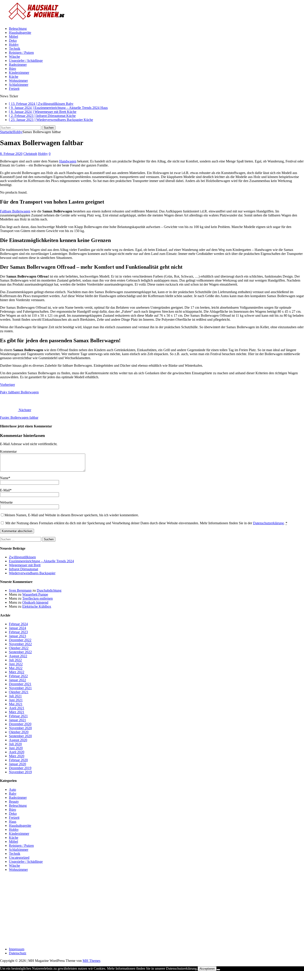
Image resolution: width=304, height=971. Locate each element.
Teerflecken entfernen (37, 598)
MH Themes (91, 961)
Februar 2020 (18, 760)
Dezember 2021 (20, 684)
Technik (14, 48)
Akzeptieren (207, 968)
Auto (12, 789)
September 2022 (20, 652)
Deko (13, 40)
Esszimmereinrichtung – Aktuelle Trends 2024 (41, 561)
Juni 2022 (16, 664)
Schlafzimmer (18, 84)
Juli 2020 (15, 744)
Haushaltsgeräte (20, 32)
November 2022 (20, 644)
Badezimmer (18, 64)
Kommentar (8, 451)
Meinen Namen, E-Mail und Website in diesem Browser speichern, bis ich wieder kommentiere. (71, 515)
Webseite (6, 502)
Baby (12, 793)
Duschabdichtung (49, 590)
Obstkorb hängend (35, 602)
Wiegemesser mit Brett (25, 565)
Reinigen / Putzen (21, 52)
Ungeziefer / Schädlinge (26, 60)
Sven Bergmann (20, 590)
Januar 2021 (17, 720)
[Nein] (218, 969)
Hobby (14, 44)
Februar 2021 (18, 716)
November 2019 (20, 772)
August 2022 (18, 656)
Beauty (14, 801)
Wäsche (14, 56)
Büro (12, 68)
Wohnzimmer (18, 80)
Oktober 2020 (18, 732)
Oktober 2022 (18, 648)
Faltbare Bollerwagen (15, 211)
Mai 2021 (15, 704)
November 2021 (20, 688)
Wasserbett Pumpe (35, 594)
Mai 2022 (15, 668)
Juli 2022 (15, 660)
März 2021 (16, 712)
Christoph (30, 154)
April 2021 (16, 708)
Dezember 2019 (20, 768)
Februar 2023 (18, 632)
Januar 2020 (17, 764)
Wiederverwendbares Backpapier (32, 573)
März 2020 (16, 756)
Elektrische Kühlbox (36, 606)
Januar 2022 (17, 680)
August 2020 (18, 740)
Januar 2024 (17, 628)
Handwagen (67, 161)
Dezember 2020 (20, 724)
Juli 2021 (15, 696)
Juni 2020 (16, 748)
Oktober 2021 (18, 692)
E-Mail (5, 490)
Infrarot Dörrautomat (23, 569)
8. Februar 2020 (11, 154)
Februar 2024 (18, 624)
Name (4, 478)
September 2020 (20, 736)
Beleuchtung (18, 28)
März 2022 (16, 672)
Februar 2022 (18, 676)
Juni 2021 (16, 700)
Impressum (16, 949)
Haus (12, 821)
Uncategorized (19, 857)
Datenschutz (17, 953)
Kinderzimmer (19, 72)
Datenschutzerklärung (268, 523)
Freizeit (14, 88)
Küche (13, 76)
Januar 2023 (17, 636)
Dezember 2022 (20, 640)
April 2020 (16, 752)
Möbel (13, 36)
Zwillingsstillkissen (22, 557)
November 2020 (20, 728)
